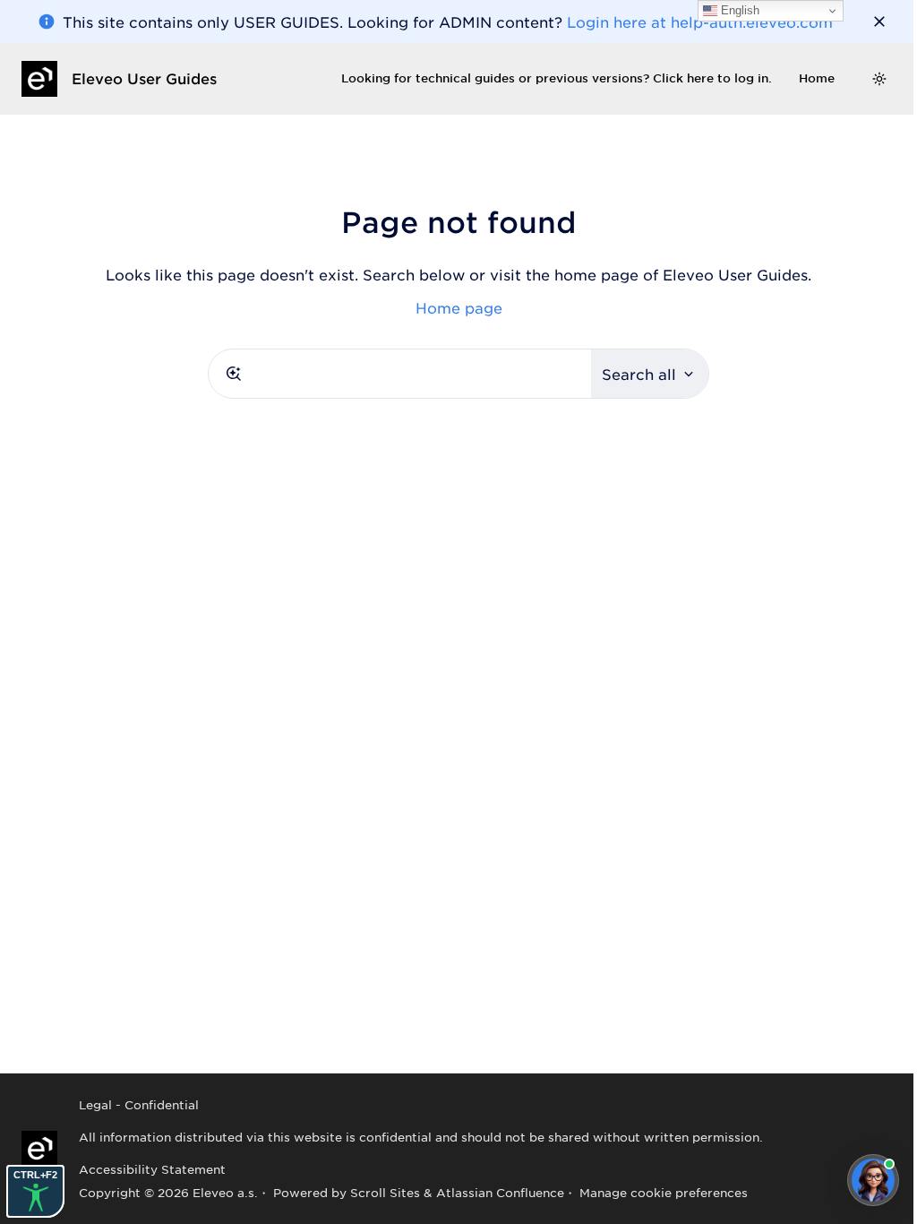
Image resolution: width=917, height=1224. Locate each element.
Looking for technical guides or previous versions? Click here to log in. (556, 78)
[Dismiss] (879, 21)
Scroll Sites (385, 1192)
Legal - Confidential (139, 1104)
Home (817, 78)
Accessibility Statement (152, 1169)
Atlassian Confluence (500, 1192)
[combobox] (400, 373)
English (738, 10)
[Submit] (233, 373)
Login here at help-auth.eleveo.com (700, 21)
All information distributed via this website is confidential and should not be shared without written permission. (421, 1136)
